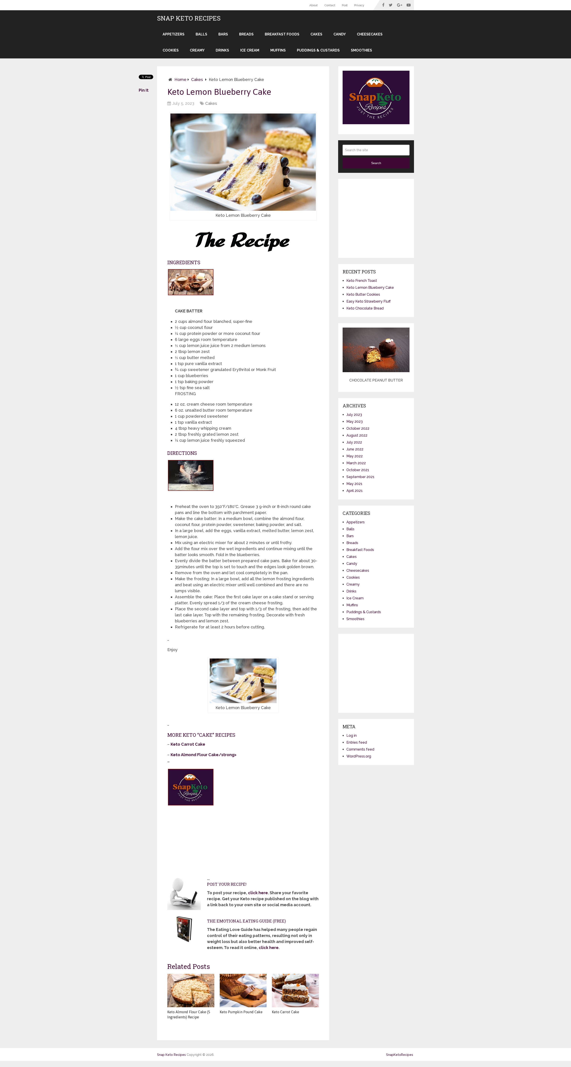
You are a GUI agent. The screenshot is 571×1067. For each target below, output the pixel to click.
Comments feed (360, 749)
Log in (351, 735)
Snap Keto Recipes (189, 18)
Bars (223, 34)
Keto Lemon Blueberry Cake (370, 287)
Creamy (197, 50)
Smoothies (361, 50)
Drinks (222, 50)
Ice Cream (249, 50)
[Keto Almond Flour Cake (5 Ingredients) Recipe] (190, 990)
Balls (201, 34)
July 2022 (354, 442)
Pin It (144, 90)
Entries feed (356, 742)
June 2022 (354, 449)
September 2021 (360, 477)
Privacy (359, 5)
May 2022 (354, 456)
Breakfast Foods (282, 34)
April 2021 (354, 491)
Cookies (171, 50)
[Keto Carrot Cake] (295, 990)
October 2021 (357, 470)
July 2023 (354, 415)
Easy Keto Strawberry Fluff (368, 301)
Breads (246, 34)
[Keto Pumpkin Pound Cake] (243, 990)
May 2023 (354, 421)
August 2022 (356, 435)
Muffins (278, 50)
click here (258, 892)
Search (376, 163)
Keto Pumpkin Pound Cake (241, 1012)
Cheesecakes (370, 34)
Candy (339, 34)
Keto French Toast (361, 281)
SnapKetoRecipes (399, 1055)
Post (345, 5)
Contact (329, 5)
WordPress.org (358, 756)
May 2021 (354, 484)
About (313, 5)
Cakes (316, 34)
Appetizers (173, 34)
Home (180, 79)
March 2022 (356, 463)
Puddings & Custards (318, 50)
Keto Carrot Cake (285, 1012)
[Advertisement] (200, 840)
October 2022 (357, 428)
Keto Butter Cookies (363, 294)
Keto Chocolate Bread (365, 308)
